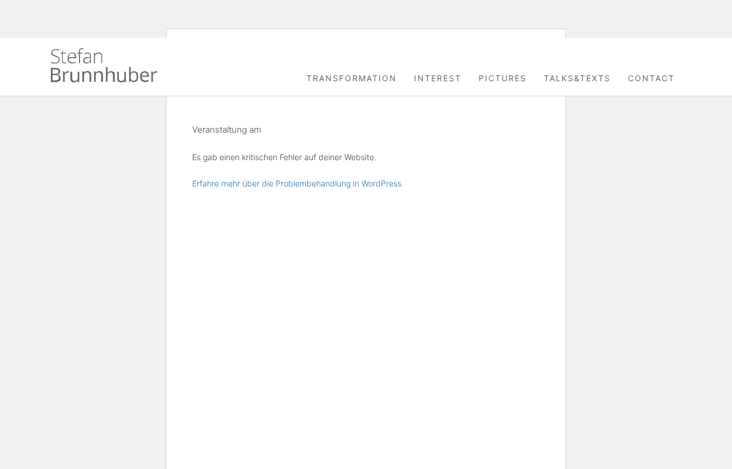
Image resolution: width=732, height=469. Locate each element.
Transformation (352, 78)
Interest (438, 78)
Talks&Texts (577, 78)
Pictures (503, 78)
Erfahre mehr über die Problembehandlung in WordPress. (298, 183)
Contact (651, 78)
